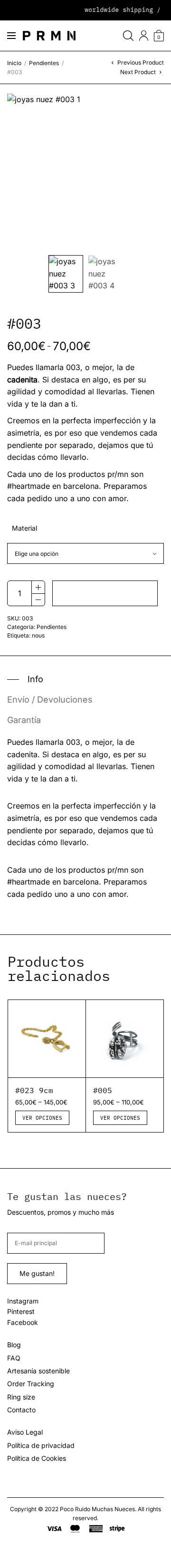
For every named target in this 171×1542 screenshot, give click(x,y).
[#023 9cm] (47, 1038)
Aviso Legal (25, 1432)
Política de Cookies (36, 1458)
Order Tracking (30, 1384)
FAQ (13, 1358)
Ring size (21, 1397)
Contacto (21, 1410)
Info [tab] (35, 679)
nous (38, 635)
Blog (14, 1345)
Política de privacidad (41, 1445)
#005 (102, 1090)
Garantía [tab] (24, 720)
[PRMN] (49, 36)
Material (24, 528)
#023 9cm (34, 1090)
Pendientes (44, 63)
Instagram (22, 1301)
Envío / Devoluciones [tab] (50, 699)
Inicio (14, 63)
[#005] (124, 1038)
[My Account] (143, 35)
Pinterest (21, 1311)
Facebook (22, 1322)
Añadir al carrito (105, 593)
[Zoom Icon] (85, 172)
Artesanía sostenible (38, 1371)
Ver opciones (42, 1117)
